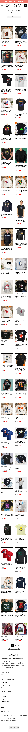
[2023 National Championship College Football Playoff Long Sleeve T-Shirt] (21, 235)
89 (12, 648)
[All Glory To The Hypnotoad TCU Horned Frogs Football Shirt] (7, 506)
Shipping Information (6, 699)
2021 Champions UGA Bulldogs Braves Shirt (6, 111)
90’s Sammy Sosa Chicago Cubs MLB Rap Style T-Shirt (7, 366)
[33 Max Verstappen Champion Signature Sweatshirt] (7, 334)
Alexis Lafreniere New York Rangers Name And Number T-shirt (7, 566)
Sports (10, 10)
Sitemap (3, 688)
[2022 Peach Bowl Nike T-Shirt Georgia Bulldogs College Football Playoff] (7, 81)
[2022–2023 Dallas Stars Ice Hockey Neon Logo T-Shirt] (21, 128)
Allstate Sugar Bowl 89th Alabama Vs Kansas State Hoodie (6, 539)
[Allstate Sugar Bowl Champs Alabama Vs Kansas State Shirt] (7, 385)
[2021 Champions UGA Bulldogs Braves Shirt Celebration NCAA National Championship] (7, 154)
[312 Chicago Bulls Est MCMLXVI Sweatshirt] (7, 264)
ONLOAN (14, 658)
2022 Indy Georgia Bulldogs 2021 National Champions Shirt (20, 296)
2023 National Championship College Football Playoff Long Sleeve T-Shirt (21, 244)
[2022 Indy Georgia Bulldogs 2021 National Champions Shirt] (21, 286)
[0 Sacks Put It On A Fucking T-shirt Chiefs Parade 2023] (21, 155)
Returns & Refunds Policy (7, 679)
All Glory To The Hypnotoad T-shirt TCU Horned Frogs (20, 539)
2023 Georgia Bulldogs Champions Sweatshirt (6, 297)
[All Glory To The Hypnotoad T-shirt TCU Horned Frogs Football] (21, 605)
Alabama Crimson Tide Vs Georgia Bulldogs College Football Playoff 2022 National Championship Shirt (21, 370)
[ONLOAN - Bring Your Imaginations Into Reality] (14, 5)
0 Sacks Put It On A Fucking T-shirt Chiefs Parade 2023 (21, 166)
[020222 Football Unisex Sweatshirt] (21, 459)
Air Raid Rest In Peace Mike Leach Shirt (21, 321)
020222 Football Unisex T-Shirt (6, 492)
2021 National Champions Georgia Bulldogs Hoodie (6, 215)
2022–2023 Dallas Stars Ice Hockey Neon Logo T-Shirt (20, 137)
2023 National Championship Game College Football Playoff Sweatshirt (21, 192)
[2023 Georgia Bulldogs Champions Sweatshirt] (7, 287)
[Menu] (2, 5)
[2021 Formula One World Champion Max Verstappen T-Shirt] (7, 57)
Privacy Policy (4, 682)
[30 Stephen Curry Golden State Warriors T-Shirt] (21, 264)
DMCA (2, 704)
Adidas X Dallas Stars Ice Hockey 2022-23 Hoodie (20, 568)
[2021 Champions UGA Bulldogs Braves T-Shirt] (21, 209)
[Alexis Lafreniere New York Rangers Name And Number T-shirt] (7, 555)
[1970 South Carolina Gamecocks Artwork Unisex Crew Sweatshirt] (7, 312)
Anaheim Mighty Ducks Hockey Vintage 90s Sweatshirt (20, 419)
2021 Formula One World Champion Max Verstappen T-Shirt (7, 66)
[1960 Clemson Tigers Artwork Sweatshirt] (7, 33)
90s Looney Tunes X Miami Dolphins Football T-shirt (20, 442)
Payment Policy (5, 701)
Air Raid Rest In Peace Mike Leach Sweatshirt (7, 638)
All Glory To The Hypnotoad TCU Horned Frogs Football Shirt (7, 515)
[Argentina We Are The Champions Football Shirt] (21, 506)
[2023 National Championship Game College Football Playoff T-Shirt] (21, 104)
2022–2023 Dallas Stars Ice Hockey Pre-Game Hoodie (7, 249)
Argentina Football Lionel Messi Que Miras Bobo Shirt (7, 592)
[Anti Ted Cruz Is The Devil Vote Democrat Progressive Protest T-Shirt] (7, 459)
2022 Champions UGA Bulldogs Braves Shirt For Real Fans (6, 139)
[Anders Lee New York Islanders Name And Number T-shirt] (7, 434)
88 (9, 648)
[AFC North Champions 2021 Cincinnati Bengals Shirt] (21, 336)
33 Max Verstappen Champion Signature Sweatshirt (5, 343)
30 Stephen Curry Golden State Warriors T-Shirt (20, 273)
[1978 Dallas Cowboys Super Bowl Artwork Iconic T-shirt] (21, 81)
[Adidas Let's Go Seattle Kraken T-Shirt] (21, 583)
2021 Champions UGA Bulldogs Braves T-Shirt (20, 221)
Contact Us (4, 696)
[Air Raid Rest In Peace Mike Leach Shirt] (21, 312)
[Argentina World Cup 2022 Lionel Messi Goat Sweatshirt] (7, 409)
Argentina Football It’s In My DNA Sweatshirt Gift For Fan (7, 614)
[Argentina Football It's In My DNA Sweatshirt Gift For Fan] (7, 605)
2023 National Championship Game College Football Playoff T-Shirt (21, 114)
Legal (2, 707)
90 (15, 648)
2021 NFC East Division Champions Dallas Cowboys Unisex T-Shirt (21, 42)
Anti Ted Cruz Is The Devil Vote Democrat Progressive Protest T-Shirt (7, 469)
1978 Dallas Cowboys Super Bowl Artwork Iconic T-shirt (21, 90)
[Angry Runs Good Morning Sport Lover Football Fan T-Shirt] (21, 385)
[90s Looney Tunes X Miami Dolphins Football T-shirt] (21, 433)
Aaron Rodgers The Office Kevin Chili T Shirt (20, 638)
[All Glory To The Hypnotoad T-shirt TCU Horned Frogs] (21, 530)
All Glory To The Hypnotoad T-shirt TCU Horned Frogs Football (20, 615)
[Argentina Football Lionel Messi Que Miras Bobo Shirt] (7, 583)
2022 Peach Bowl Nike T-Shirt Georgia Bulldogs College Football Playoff (6, 90)
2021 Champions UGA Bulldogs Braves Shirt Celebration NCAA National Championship (6, 164)
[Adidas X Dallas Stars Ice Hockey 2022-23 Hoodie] (21, 556)
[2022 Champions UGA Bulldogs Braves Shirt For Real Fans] (7, 129)
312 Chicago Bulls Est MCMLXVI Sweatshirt (5, 273)
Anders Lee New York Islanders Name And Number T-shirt (7, 445)
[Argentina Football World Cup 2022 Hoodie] (21, 483)
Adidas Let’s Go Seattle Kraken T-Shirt (20, 592)
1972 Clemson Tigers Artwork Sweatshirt (19, 66)
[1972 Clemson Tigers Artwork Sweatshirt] (21, 57)
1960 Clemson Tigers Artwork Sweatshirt (5, 42)
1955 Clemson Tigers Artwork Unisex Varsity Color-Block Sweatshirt (6, 192)
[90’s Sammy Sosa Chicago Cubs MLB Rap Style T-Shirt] (7, 358)
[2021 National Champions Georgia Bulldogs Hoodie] (7, 206)
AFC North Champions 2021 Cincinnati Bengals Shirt (21, 345)
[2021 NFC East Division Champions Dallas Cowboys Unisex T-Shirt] (21, 33)
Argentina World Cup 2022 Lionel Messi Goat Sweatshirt (6, 419)
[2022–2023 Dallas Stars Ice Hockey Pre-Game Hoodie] (7, 237)
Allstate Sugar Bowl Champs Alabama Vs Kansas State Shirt (7, 395)
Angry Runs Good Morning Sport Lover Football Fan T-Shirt (20, 395)
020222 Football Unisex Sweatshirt (20, 468)
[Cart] (25, 5)
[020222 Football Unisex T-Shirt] (7, 482)
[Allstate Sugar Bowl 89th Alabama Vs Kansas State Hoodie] (7, 530)
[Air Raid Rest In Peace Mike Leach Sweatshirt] (7, 629)
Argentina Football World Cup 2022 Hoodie (21, 492)
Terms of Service (5, 685)
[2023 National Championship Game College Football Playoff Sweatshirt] (21, 182)
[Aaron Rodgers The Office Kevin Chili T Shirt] (21, 629)
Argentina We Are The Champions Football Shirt (20, 515)
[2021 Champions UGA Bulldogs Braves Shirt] (7, 103)
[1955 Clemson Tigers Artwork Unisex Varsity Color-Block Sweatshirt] (7, 182)
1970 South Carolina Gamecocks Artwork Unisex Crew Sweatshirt (7, 322)
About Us (3, 677)
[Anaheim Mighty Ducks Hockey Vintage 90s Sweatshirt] (21, 409)
